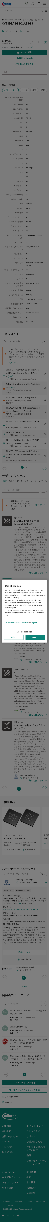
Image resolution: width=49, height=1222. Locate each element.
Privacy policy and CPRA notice (16, 622)
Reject (14, 637)
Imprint (34, 622)
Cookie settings (24, 631)
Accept (35, 637)
